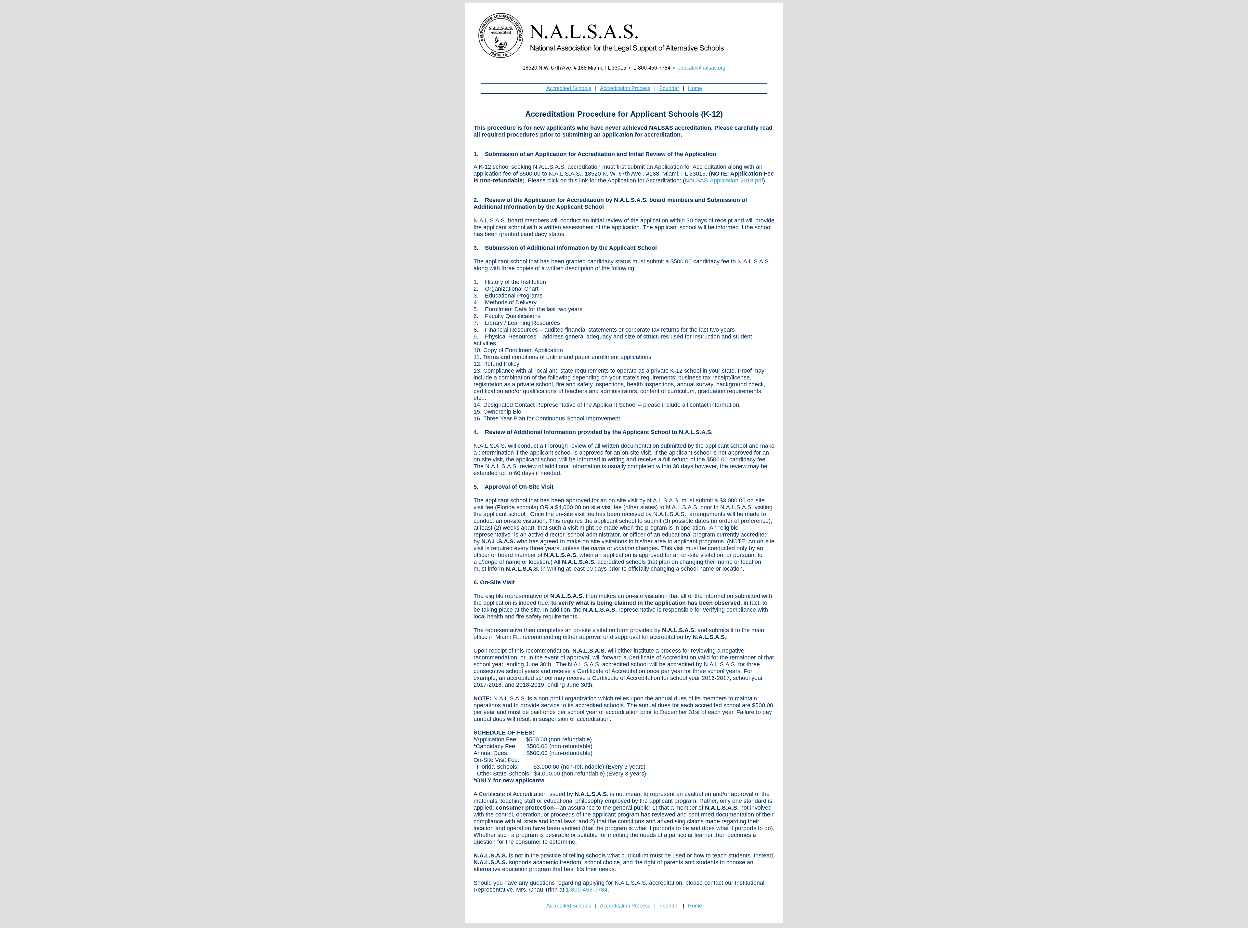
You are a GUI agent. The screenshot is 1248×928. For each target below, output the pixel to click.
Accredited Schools (568, 88)
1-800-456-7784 (586, 889)
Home (695, 88)
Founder (669, 88)
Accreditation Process (625, 88)
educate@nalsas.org (701, 68)
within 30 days (688, 220)
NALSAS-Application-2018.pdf (724, 180)
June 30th (538, 664)
